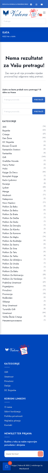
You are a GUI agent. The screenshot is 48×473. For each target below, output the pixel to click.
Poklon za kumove (11, 233)
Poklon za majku (10, 237)
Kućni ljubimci (9, 180)
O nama (8, 407)
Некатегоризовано (12, 320)
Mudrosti (6, 195)
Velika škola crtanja (12, 317)
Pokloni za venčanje (12, 279)
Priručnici (7, 290)
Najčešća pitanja (12, 420)
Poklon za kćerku (10, 229)
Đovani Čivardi (9, 146)
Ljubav (5, 187)
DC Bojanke (8, 142)
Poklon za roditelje (11, 241)
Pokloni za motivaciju (12, 275)
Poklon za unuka (10, 263)
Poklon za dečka (10, 218)
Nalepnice (7, 199)
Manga (5, 191)
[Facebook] (31, 4)
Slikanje (6, 301)
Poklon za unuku (10, 267)
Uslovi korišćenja (12, 411)
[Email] (41, 4)
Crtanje (5, 134)
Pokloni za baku (10, 271)
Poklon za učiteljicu (12, 260)
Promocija (7, 294)
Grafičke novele (10, 161)
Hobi (4, 168)
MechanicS (24, 468)
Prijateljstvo (8, 286)
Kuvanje (6, 184)
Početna (5, 36)
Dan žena (7, 138)
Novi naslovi (8, 203)
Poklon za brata (10, 214)
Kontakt (8, 425)
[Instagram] (36, 4)
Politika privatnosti (13, 416)
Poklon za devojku (11, 225)
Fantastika (7, 153)
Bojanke (6, 130)
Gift (4, 157)
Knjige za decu (9, 172)
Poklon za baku (9, 206)
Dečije (7, 385)
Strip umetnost (9, 305)
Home (13, 92)
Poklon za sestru (10, 244)
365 (4, 127)
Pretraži (38, 99)
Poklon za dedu (10, 222)
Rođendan (7, 298)
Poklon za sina (9, 248)
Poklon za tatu (9, 252)
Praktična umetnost (11, 282)
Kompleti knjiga (10, 176)
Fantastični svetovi (11, 149)
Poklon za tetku (10, 256)
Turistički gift (8, 309)
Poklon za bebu (10, 210)
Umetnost (7, 313)
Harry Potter (8, 165)
